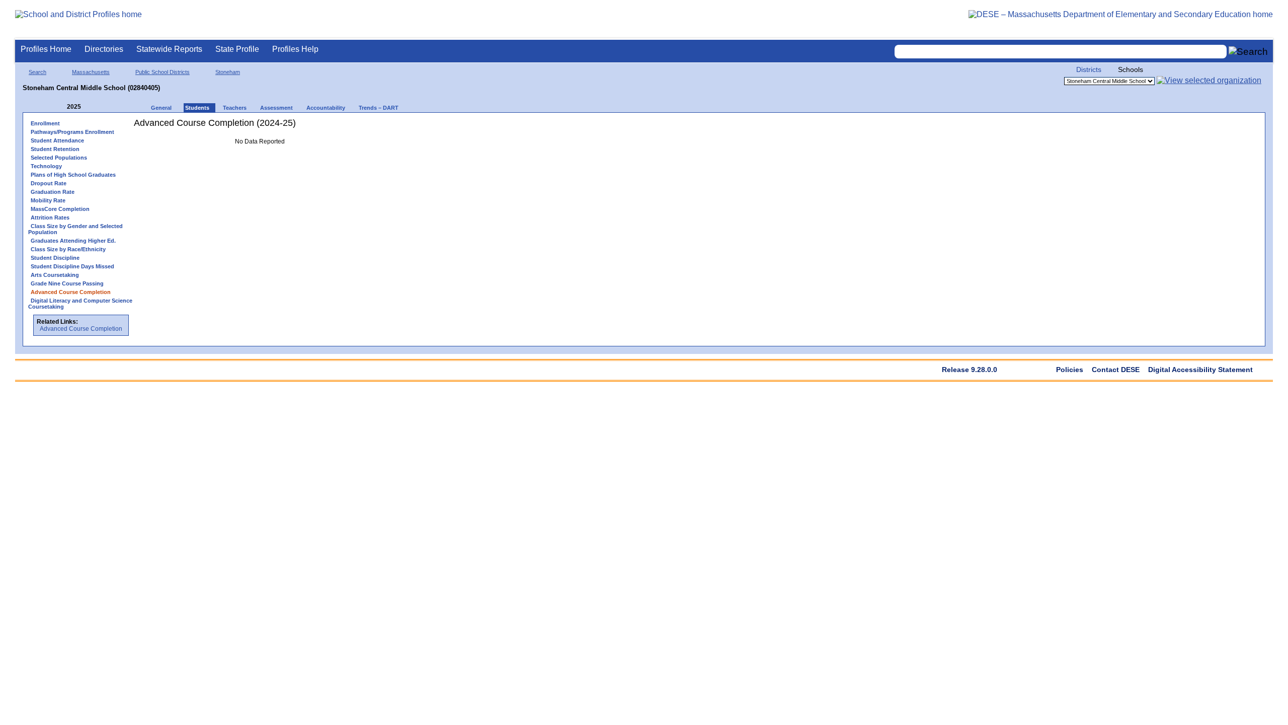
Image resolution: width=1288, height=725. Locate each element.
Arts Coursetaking (55, 275)
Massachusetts (91, 72)
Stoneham (227, 72)
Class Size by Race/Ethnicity (68, 249)
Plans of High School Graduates (73, 175)
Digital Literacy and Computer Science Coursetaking (80, 304)
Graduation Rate (52, 192)
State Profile (237, 49)
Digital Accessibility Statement (1200, 370)
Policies (1069, 370)
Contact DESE (1116, 370)
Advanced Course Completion (81, 328)
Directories (104, 49)
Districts (1088, 69)
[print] (322, 126)
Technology (46, 166)
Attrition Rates (50, 217)
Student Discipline (55, 258)
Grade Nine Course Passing (67, 283)
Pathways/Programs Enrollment (72, 132)
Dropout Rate (48, 183)
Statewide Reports (169, 49)
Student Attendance (57, 140)
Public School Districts (162, 72)
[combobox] (1061, 51)
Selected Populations (59, 158)
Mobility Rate (48, 200)
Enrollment (45, 123)
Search (37, 72)
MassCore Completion (60, 209)
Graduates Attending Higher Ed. (73, 241)
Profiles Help (295, 49)
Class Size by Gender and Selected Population (75, 229)
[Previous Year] (60, 107)
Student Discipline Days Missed (72, 266)
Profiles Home (46, 49)
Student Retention (55, 149)
